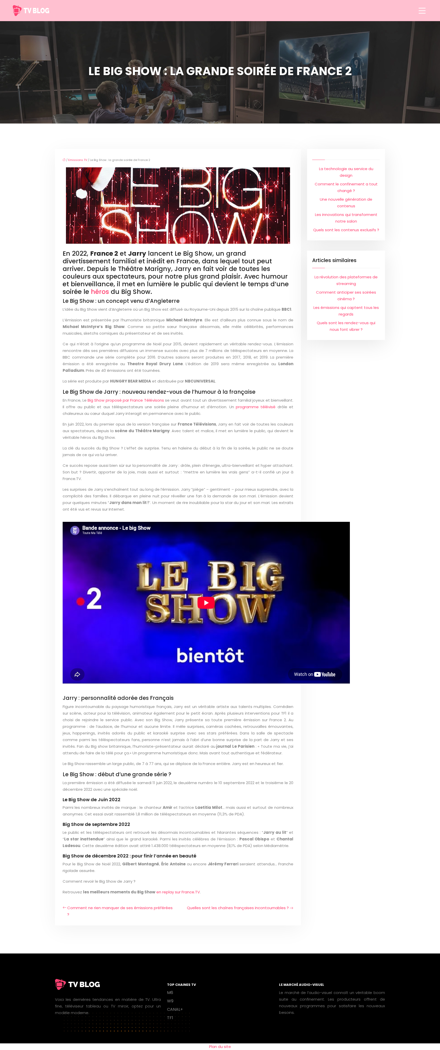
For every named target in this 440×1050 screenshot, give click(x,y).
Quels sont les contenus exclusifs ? (346, 230)
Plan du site (220, 1046)
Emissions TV (77, 160)
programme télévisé (256, 407)
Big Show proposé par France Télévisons (126, 400)
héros (100, 291)
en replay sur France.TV (178, 892)
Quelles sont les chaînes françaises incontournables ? (238, 907)
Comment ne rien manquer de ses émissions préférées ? (120, 911)
